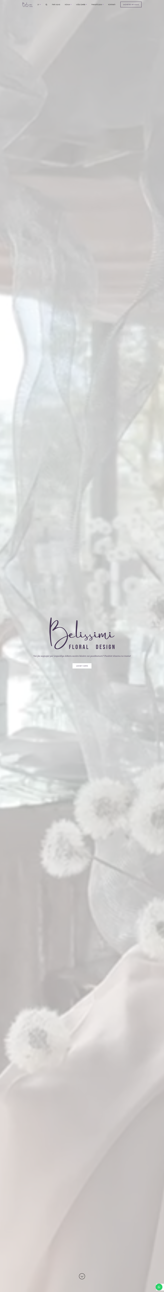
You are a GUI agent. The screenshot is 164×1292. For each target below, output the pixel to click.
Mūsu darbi (80, 4)
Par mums (56, 4)
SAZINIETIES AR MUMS (131, 4)
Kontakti (111, 4)
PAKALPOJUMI (96, 4)
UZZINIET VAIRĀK (82, 666)
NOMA (67, 4)
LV (38, 4)
